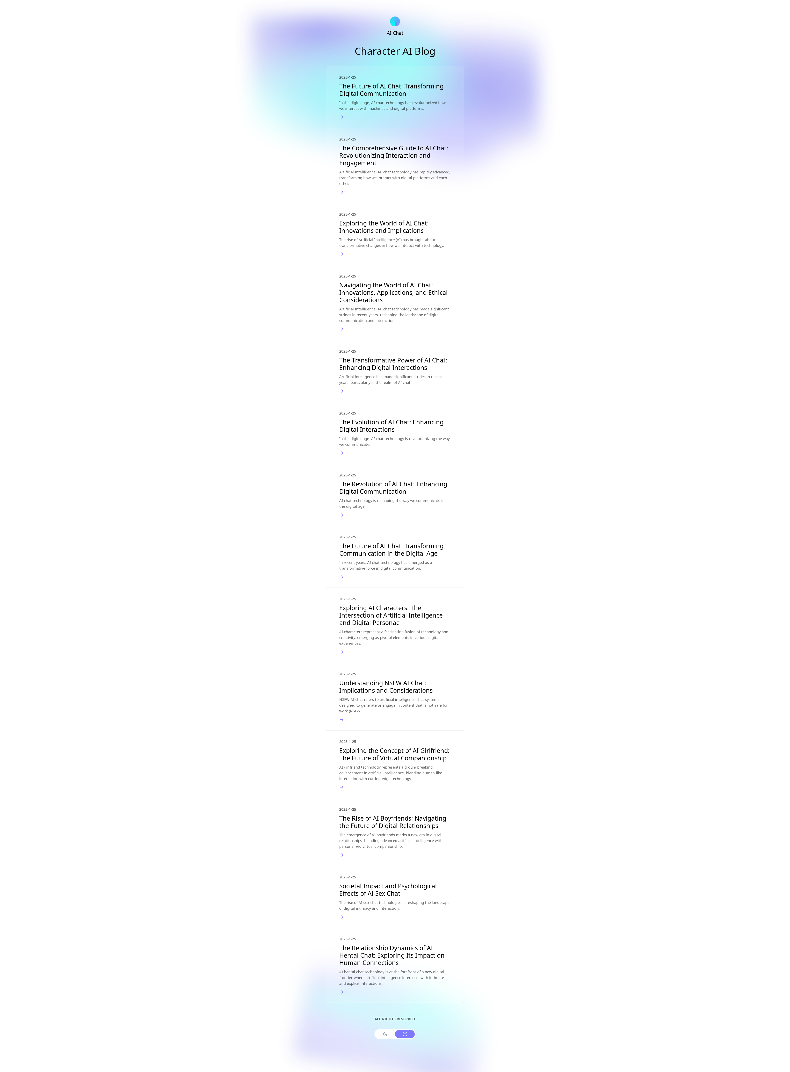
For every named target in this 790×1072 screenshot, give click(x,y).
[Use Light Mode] (405, 1034)
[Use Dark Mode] (385, 1034)
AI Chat (395, 32)
